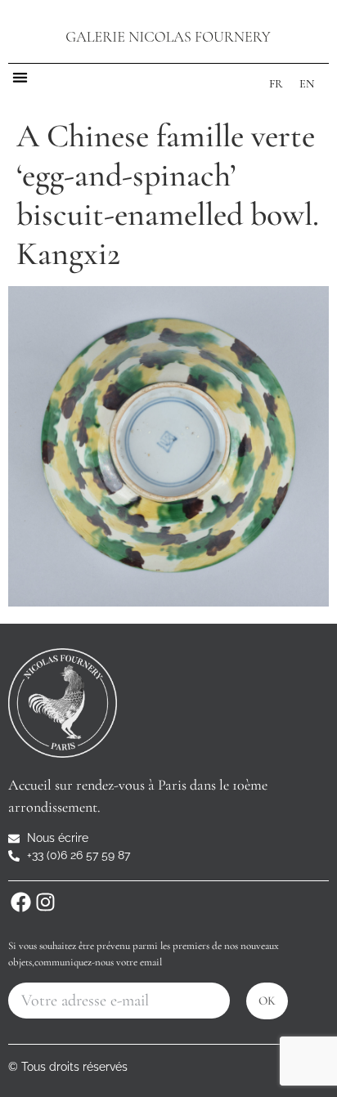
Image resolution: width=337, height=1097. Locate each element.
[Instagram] (45, 901)
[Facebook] (20, 901)
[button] (20, 77)
